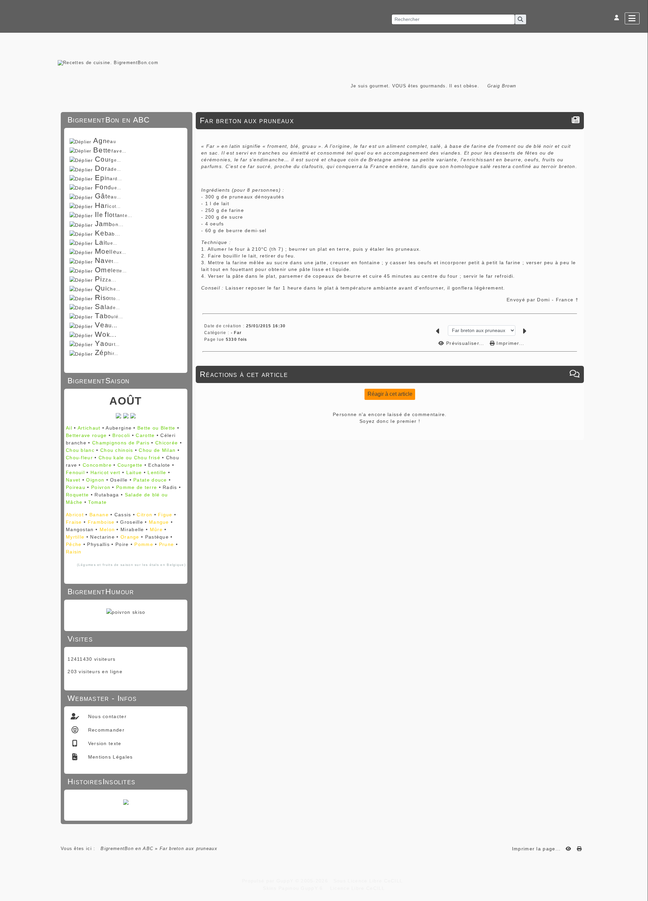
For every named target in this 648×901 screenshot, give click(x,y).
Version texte (103, 743)
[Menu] (632, 18)
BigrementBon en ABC (127, 848)
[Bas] (639, 379)
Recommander (105, 730)
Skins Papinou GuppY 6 (294, 888)
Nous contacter (106, 716)
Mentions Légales (109, 757)
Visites (125, 638)
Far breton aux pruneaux (247, 120)
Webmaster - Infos (125, 698)
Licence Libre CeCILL (356, 888)
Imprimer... (509, 343)
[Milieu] (639, 370)
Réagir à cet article (390, 394)
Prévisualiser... (465, 343)
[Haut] (639, 362)
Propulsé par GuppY (268, 880)
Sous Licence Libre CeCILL (368, 880)
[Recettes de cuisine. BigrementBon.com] (108, 62)
